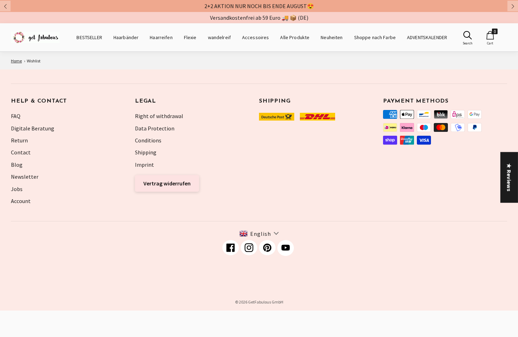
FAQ (15, 116)
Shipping (145, 152)
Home (16, 60)
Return (19, 140)
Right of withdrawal (159, 116)
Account (21, 200)
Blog (17, 164)
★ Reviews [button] (509, 177)
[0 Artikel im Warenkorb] (490, 35)
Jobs (17, 188)
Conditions (148, 140)
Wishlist (34, 60)
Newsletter (24, 176)
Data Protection (154, 128)
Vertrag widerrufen (167, 183)
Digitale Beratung (32, 128)
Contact (21, 152)
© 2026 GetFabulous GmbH (259, 302)
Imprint (144, 164)
